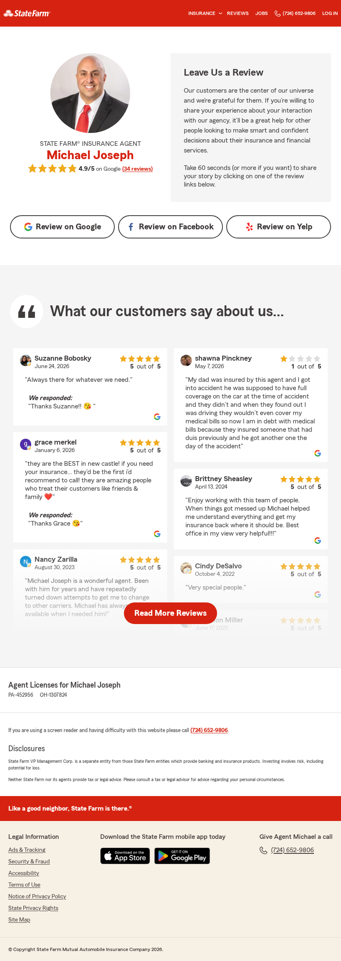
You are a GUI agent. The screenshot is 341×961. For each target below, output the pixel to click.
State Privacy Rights (33, 908)
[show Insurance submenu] (218, 13)
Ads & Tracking (26, 850)
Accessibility (23, 873)
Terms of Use (24, 885)
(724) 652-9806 (299, 13)
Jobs (261, 13)
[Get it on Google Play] (182, 856)
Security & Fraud (29, 862)
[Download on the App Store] (125, 856)
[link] (27, 13)
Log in (330, 13)
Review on (68, 227)
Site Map (19, 920)
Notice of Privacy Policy (37, 897)
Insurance (201, 13)
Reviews (238, 13)
